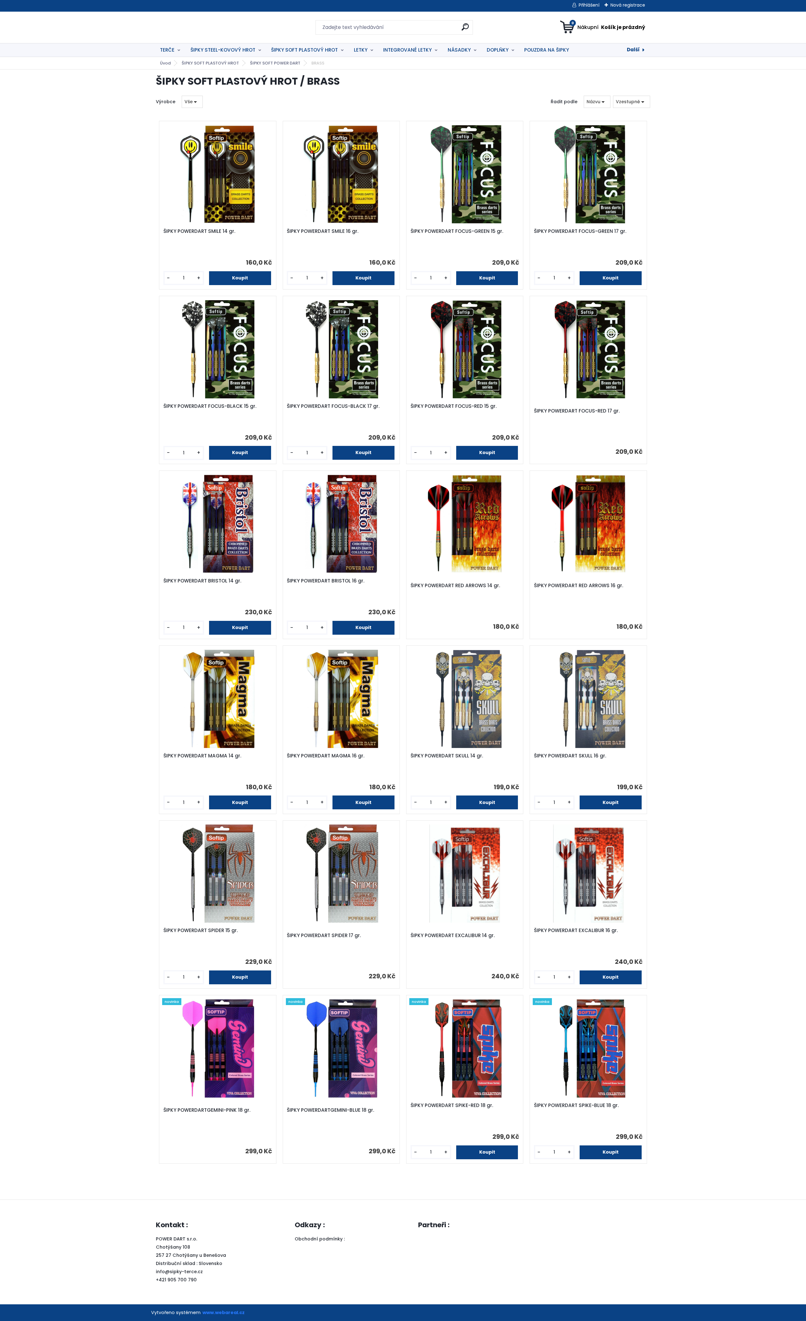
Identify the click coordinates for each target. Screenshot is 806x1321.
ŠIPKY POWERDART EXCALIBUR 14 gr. (453, 935)
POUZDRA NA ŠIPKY (546, 50)
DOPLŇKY (497, 50)
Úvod (165, 63)
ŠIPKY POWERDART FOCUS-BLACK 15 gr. (209, 406)
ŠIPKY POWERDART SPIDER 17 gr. (324, 935)
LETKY (360, 50)
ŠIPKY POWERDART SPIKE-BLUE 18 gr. (576, 1105)
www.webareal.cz (223, 1312)
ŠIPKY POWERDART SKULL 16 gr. (570, 756)
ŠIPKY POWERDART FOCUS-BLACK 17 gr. (333, 406)
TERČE (167, 50)
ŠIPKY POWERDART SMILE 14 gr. (199, 231)
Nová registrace (627, 5)
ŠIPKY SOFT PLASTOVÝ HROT (304, 50)
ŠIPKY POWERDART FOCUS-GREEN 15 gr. (457, 231)
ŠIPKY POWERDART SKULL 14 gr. (447, 756)
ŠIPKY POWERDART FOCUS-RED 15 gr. (454, 406)
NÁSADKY (459, 50)
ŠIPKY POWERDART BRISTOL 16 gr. (325, 581)
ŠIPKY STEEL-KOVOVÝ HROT (222, 50)
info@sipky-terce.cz (179, 1271)
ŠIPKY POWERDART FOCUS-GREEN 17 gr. (580, 231)
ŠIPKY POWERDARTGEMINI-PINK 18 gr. (206, 1110)
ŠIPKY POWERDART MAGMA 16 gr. (325, 756)
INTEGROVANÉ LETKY (407, 50)
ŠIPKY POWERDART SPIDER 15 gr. (200, 930)
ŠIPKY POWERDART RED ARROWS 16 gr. (578, 585)
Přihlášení (589, 5)
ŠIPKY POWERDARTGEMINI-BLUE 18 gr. (330, 1110)
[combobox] (597, 102)
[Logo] (194, 27)
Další (633, 49)
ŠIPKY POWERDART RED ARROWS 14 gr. (455, 585)
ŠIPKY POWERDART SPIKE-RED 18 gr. (452, 1105)
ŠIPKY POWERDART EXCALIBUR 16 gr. (576, 930)
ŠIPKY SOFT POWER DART (275, 63)
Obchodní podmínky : (320, 1239)
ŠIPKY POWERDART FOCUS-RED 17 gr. (577, 411)
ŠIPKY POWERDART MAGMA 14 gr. (202, 756)
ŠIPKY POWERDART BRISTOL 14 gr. (202, 581)
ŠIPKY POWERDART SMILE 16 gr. (322, 231)
